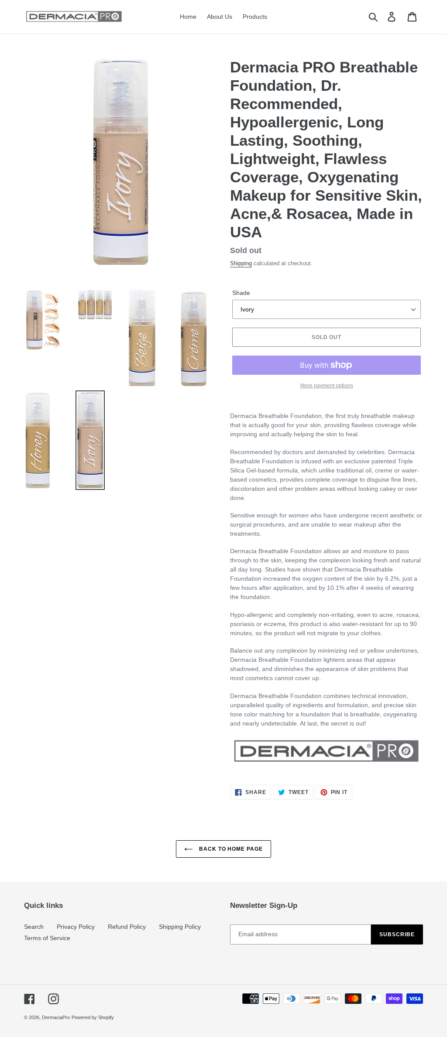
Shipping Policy (180, 926)
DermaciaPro (56, 1017)
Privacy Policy (76, 926)
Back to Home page (230, 849)
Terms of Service (47, 937)
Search (34, 926)
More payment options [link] (326, 386)
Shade (241, 292)
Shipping (241, 263)
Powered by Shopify (93, 1017)
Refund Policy (127, 926)
